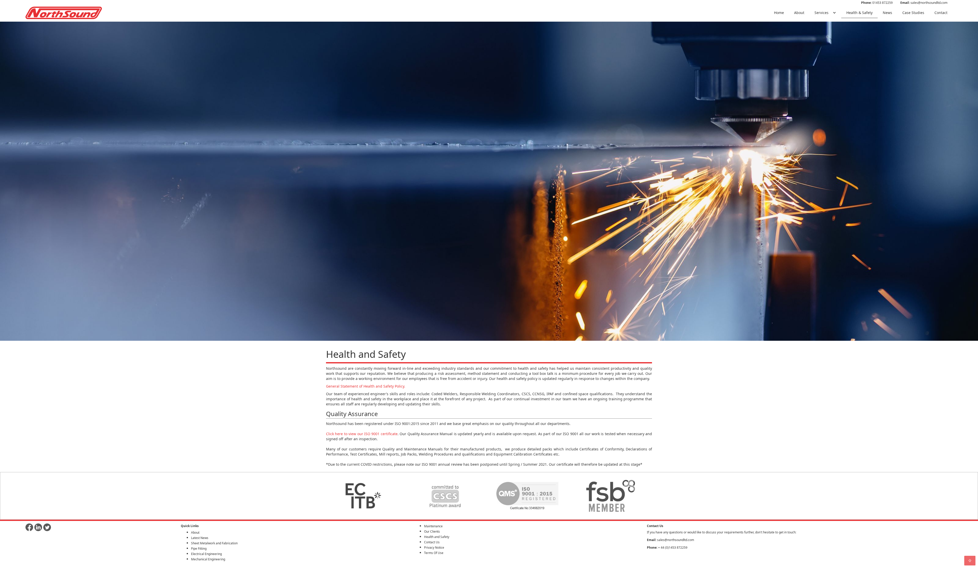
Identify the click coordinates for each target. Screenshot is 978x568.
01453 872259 (877, 3)
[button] (825, 13)
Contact (940, 12)
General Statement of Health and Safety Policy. (365, 386)
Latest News (199, 538)
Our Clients (432, 531)
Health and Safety (436, 537)
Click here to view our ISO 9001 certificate (362, 433)
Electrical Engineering (206, 554)
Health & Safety (859, 12)
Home (779, 12)
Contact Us (432, 542)
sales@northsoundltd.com (923, 3)
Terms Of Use (433, 553)
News (887, 12)
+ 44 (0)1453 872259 (667, 547)
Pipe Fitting (199, 548)
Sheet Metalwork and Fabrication (214, 543)
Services (821, 12)
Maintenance (433, 526)
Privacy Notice (434, 547)
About (799, 12)
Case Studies (913, 12)
